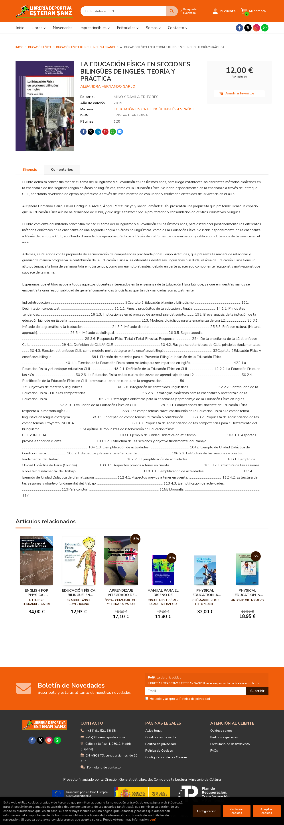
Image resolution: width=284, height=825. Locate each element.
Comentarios (62, 169)
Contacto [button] (176, 27)
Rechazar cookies (236, 811)
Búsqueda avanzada (190, 11)
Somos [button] (152, 27)
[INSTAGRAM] (256, 27)
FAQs (214, 750)
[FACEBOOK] (239, 27)
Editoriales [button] (126, 27)
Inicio (20, 47)
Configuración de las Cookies (166, 757)
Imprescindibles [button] (93, 27)
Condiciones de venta (160, 737)
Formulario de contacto (104, 767)
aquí (153, 819)
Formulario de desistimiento (230, 744)
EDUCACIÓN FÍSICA (39, 47)
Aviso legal (153, 730)
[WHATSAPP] (264, 27)
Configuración (206, 811)
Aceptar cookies (266, 811)
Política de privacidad (160, 744)
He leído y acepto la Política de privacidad (180, 699)
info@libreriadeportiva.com (105, 737)
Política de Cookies (159, 750)
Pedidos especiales (224, 737)
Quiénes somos (221, 730)
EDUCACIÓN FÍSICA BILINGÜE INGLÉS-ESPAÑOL (85, 47)
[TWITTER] (248, 27)
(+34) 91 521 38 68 (101, 730)
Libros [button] (37, 27)
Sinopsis (29, 169)
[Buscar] (172, 11)
